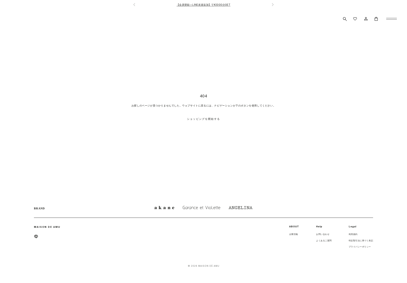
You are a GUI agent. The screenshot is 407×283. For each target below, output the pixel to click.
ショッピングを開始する (203, 118)
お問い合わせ (322, 234)
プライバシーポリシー (360, 246)
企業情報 (293, 234)
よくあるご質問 (324, 240)
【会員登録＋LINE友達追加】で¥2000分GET (203, 4)
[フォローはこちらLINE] (36, 236)
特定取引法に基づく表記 (361, 240)
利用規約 (353, 234)
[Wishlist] (355, 19)
